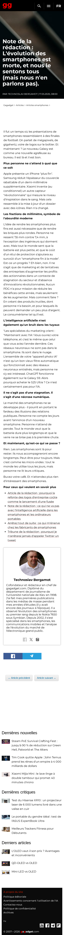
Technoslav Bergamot (22, 94)
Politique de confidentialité (19, 908)
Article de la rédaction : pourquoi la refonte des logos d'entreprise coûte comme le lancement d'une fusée (32, 497)
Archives (8, 912)
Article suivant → (46, 677)
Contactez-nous (12, 904)
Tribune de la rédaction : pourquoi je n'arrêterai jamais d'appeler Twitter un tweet (33, 536)
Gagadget (7, 5)
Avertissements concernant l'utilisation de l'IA (30, 900)
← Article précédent (19, 677)
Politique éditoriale (14, 896)
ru (4, 920)
